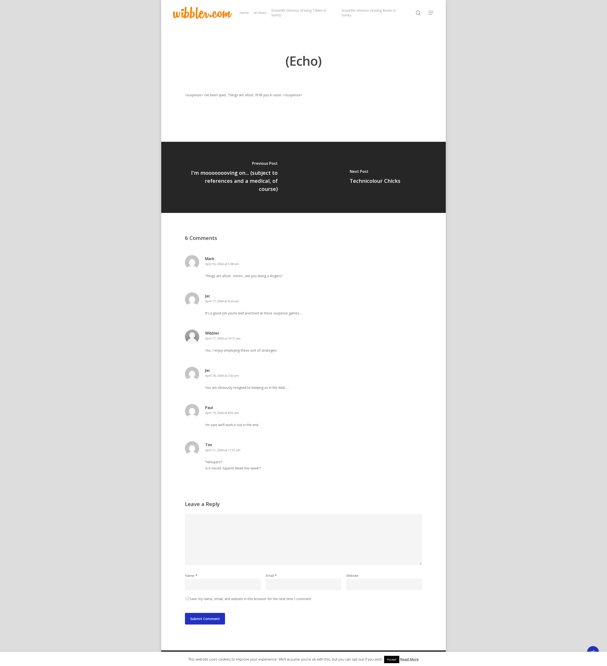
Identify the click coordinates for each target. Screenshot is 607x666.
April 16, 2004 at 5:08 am (222, 264)
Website (352, 575)
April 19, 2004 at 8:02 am (222, 413)
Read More (409, 659)
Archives (260, 12)
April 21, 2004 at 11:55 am (222, 450)
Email (271, 575)
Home (244, 12)
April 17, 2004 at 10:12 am (222, 338)
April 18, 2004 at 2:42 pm (222, 375)
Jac (207, 296)
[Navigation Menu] (431, 12)
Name (191, 575)
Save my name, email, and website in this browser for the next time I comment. (251, 599)
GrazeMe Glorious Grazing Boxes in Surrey (368, 12)
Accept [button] (391, 659)
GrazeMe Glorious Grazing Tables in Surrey (298, 12)
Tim (208, 444)
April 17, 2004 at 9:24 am (222, 301)
